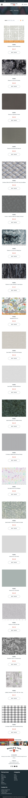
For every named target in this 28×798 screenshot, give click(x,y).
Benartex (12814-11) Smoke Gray (14, 658)
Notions (15, 777)
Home (11, 10)
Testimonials (3, 777)
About (2, 774)
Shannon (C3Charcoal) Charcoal (14, 148)
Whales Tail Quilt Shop (13, 796)
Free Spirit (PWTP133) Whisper (14, 488)
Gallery (2, 778)
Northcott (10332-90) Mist (14, 624)
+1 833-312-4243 (3, 792)
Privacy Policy (3, 783)
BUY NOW (14, 52)
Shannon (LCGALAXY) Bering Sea (14, 250)
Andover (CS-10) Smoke (14, 590)
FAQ (2, 781)
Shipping (2, 782)
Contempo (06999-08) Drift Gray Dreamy (14, 454)
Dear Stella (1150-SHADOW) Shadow (14, 352)
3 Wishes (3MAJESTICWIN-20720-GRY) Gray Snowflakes (14, 182)
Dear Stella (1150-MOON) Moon (14, 386)
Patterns (15, 776)
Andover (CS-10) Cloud (14, 556)
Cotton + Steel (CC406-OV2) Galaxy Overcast (14, 216)
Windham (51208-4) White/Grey (14, 46)
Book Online (3, 776)
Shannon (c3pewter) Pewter (14, 114)
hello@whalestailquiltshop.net (6, 793)
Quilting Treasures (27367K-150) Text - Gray (14, 692)
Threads (15, 778)
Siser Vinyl (16, 779)
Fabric (15, 774)
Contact (2, 779)
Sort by (6, 20)
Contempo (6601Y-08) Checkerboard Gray (14, 726)
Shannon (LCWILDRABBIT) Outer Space (14, 284)
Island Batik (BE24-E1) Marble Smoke (14, 420)
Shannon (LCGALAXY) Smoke (14, 80)
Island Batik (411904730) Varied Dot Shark (14, 522)
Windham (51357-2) (14, 318)
